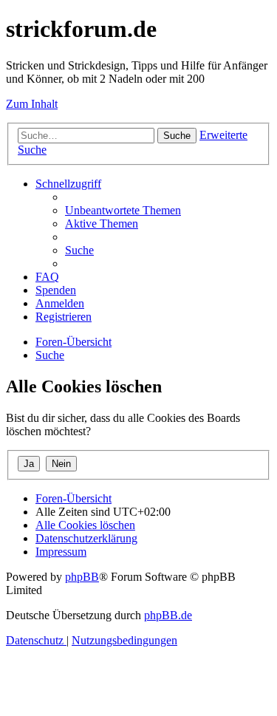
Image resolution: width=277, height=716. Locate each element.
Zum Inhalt (32, 104)
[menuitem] (123, 210)
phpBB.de (168, 615)
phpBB (82, 576)
